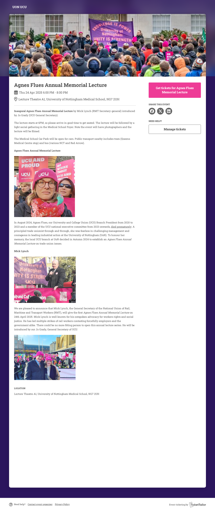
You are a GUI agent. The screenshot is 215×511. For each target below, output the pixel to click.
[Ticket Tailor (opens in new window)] (197, 504)
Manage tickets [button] (175, 129)
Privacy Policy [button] (62, 504)
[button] (40, 504)
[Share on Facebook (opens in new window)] (152, 111)
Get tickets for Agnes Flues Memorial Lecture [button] (175, 90)
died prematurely (121, 226)
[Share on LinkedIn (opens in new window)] (168, 111)
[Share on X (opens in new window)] (160, 111)
